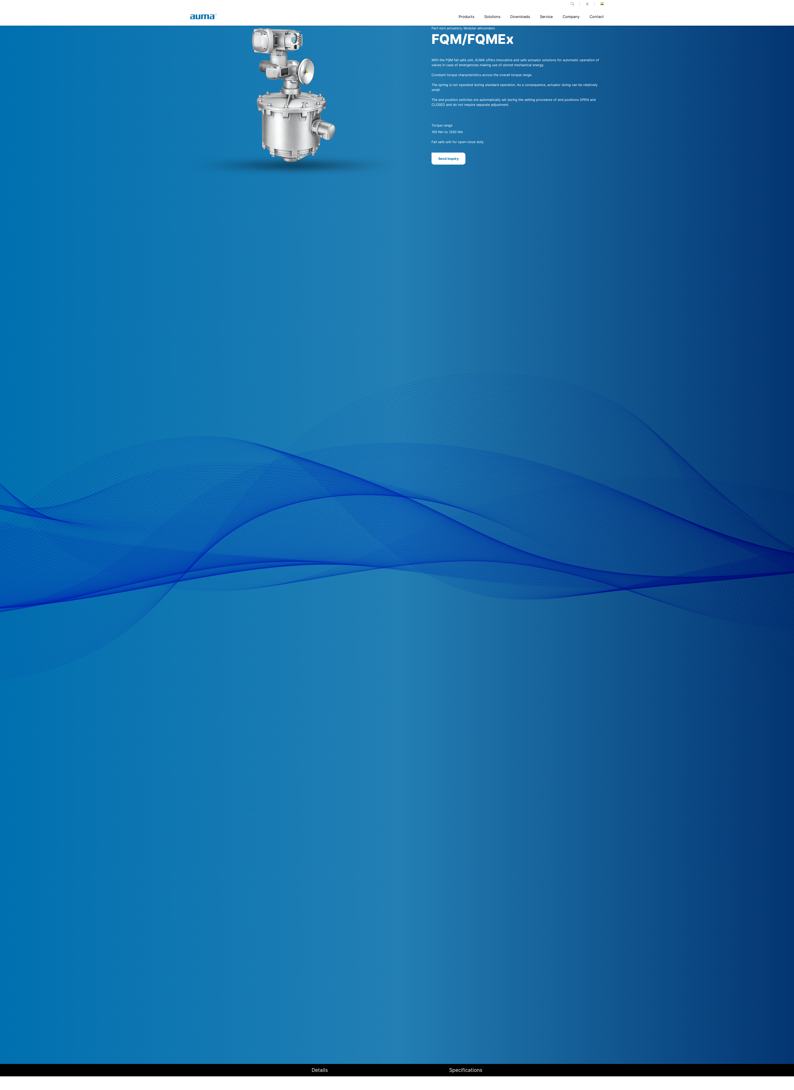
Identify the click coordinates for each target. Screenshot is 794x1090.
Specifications (465, 1070)
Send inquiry (448, 159)
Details (320, 1070)
